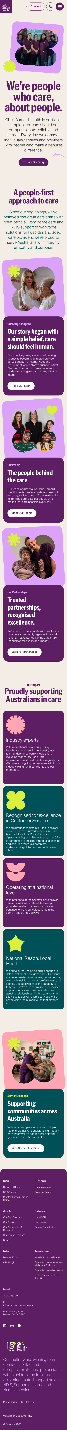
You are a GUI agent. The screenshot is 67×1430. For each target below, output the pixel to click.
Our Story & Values (12, 1217)
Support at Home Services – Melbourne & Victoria (48, 1263)
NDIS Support (10, 1192)
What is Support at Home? (47, 1257)
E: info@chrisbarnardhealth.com (18, 1303)
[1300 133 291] (50, 6)
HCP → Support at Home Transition (47, 1276)
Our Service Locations (14, 1235)
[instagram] (12, 1326)
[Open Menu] (60, 7)
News (6, 1240)
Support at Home (11, 1187)
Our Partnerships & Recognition (12, 1228)
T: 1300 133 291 (11, 1296)
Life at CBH (40, 1217)
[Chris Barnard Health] (6, 6)
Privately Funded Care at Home (15, 1198)
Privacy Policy (10, 1402)
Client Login (9, 1262)
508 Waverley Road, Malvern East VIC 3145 (14, 1313)
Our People (8, 1222)
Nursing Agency (43, 1187)
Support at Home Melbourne (49, 1270)
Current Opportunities (45, 1227)
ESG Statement (27, 1402)
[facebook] (19, 1326)
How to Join (40, 1222)
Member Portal (10, 1257)
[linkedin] (4, 1326)
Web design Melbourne (14, 1416)
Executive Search (43, 1192)
